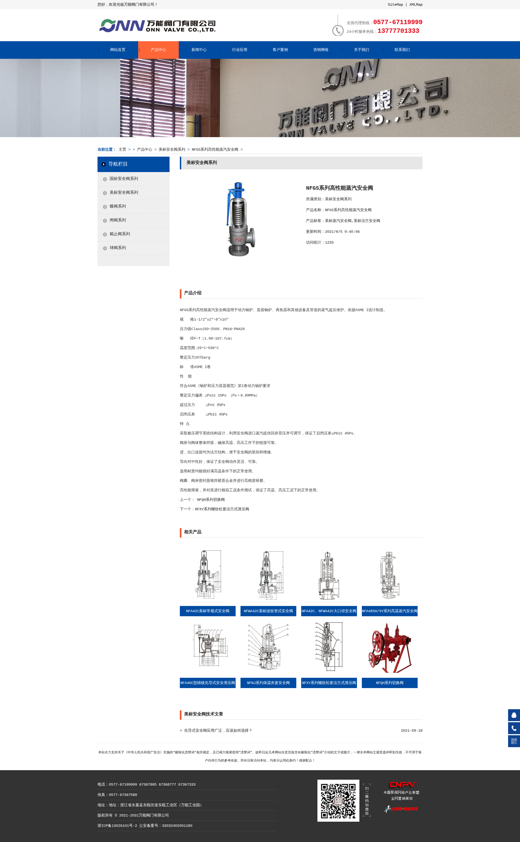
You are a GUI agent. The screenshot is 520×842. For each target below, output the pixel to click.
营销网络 (321, 50)
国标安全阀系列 (124, 179)
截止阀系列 (120, 234)
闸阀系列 (118, 220)
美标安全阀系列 (172, 149)
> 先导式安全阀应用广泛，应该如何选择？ (216, 730)
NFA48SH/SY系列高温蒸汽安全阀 (390, 611)
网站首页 (117, 50)
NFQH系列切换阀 (211, 500)
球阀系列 (118, 248)
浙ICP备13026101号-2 (118, 826)
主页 (122, 149)
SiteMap (395, 4)
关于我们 (361, 50)
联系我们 (402, 50)
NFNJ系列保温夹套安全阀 (268, 683)
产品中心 (158, 50)
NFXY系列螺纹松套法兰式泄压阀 (222, 509)
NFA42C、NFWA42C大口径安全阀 (329, 611)
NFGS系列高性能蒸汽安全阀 (215, 149)
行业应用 (239, 50)
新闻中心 (199, 50)
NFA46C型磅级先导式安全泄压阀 (207, 683)
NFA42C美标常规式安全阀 (207, 611)
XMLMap (416, 4)
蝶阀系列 (118, 206)
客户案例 (280, 50)
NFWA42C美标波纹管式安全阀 (268, 611)
